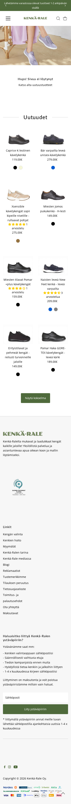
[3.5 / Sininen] (53, 168)
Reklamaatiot (11, 571)
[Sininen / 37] (50, 309)
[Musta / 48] (53, 224)
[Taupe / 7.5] (18, 241)
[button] (17, 224)
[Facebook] (5, 767)
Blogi (6, 564)
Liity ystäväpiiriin (35, 709)
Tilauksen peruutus (16, 583)
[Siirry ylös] (63, 793)
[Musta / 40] (18, 305)
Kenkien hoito (12, 540)
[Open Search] (58, 18)
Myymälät (9, 546)
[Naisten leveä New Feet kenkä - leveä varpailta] (53, 266)
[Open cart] (65, 18)
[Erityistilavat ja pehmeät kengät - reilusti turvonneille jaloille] (18, 334)
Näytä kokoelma (35, 398)
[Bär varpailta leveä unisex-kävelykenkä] (53, 137)
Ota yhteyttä (11, 607)
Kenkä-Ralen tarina (15, 552)
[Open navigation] (10, 18)
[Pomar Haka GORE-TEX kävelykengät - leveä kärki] (53, 334)
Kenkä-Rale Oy (36, 778)
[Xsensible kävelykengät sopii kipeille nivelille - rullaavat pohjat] (18, 193)
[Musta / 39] (18, 374)
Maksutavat (10, 613)
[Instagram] (9, 767)
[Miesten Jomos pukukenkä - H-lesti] (53, 193)
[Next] (65, 5)
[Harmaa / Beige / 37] (56, 309)
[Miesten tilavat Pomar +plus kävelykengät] (18, 266)
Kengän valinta (13, 534)
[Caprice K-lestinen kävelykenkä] (18, 137)
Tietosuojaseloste (14, 589)
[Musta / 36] (15, 168)
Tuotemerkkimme (14, 577)
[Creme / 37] (21, 168)
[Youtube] (16, 767)
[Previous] (5, 5)
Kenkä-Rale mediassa (17, 558)
